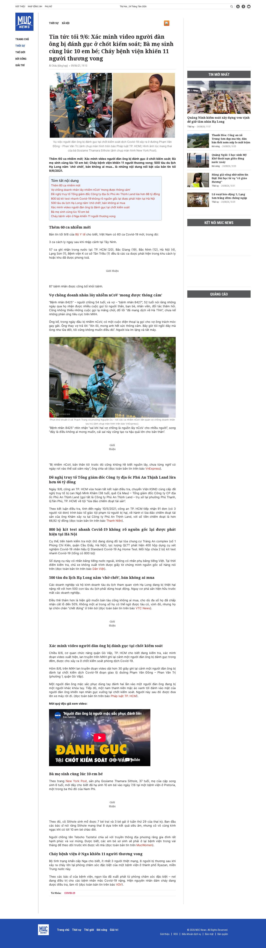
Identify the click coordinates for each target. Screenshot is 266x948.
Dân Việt (98, 569)
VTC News (143, 608)
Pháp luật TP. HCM (123, 696)
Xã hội (65, 23)
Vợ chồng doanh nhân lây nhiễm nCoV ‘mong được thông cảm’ (90, 189)
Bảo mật (209, 934)
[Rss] (238, 6)
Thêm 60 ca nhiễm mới (65, 185)
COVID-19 (69, 893)
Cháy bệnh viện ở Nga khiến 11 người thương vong (83, 216)
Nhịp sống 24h (35, 6)
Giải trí (20, 65)
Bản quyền (223, 934)
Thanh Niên (114, 520)
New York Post (76, 781)
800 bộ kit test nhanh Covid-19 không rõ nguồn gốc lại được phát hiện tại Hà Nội (103, 198)
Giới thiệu (20, 6)
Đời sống (20, 58)
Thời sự (20, 45)
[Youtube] (249, 6)
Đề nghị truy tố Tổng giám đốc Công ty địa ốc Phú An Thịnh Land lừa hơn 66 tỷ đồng (105, 194)
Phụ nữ (48, 6)
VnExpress (152, 468)
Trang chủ (22, 39)
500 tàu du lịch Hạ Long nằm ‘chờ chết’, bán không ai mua (88, 203)
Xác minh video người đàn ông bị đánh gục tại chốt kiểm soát (90, 207)
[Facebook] (243, 6)
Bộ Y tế (80, 234)
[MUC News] (24, 21)
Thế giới (20, 52)
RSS (176, 934)
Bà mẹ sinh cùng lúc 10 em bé (70, 212)
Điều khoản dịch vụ (191, 934)
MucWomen (144, 845)
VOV (119, 884)
